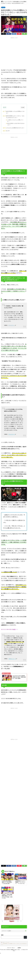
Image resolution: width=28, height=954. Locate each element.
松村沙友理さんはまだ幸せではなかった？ (15, 124)
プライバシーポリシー (11, 947)
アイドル (3, 7)
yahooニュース (12, 658)
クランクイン (11, 325)
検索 (2, 935)
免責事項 (19, 947)
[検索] (25, 937)
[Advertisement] (14, 53)
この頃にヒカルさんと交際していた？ (15, 120)
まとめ (7, 130)
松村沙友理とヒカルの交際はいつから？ (15, 112)
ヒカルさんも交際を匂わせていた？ (15, 128)
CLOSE (22, 107)
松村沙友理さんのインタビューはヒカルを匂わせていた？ (15, 116)
